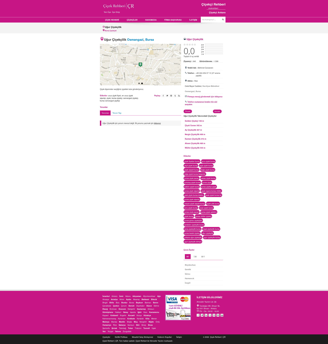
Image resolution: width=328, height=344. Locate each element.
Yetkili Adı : (192, 67)
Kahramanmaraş (109, 318)
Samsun (130, 325)
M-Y (203, 256)
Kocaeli (131, 315)
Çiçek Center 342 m (193, 125)
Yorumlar (105, 113)
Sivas (150, 325)
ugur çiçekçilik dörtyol (193, 241)
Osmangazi (135, 39)
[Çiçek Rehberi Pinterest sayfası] (224, 8)
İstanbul (106, 296)
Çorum (124, 305)
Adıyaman (136, 296)
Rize (115, 325)
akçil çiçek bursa (191, 165)
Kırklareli (114, 315)
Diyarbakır (140, 305)
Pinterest (218, 315)
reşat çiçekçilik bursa (211, 229)
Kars (145, 312)
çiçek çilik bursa (213, 203)
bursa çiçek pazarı (191, 178)
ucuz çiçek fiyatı (114, 95)
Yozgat (110, 331)
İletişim (179, 337)
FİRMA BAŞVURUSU (173, 20)
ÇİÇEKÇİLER (132, 20)
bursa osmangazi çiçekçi (110, 100)
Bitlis (111, 302)
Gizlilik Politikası (121, 337)
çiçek (109, 98)
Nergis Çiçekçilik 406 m (195, 134)
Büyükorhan (190, 265)
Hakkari (118, 312)
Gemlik (188, 269)
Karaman (121, 318)
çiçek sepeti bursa (191, 169)
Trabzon (138, 328)
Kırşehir (123, 315)
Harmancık (189, 278)
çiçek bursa (188, 216)
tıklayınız (157, 123)
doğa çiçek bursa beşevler (195, 174)
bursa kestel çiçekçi (192, 233)
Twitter (167, 95)
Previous (97, 65)
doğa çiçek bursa (208, 169)
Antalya (114, 299)
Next (184, 65)
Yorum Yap (116, 113)
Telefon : (191, 73)
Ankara (114, 296)
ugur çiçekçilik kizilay (212, 237)
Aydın (128, 299)
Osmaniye (106, 325)
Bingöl (104, 302)
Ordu (158, 321)
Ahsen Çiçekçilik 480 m (195, 143)
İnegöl (187, 283)
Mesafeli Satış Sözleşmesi (142, 337)
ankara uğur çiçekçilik (193, 237)
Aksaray (136, 299)
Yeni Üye (107, 12)
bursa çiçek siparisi (192, 199)
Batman (148, 302)
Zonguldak (127, 331)
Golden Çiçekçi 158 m (194, 121)
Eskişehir (131, 309)
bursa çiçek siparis (191, 191)
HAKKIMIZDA (151, 20)
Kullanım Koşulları (164, 337)
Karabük (140, 318)
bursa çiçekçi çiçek (208, 186)
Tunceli (146, 328)
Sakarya (122, 325)
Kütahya (147, 315)
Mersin (154, 318)
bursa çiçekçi (117, 98)
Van (104, 331)
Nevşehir (143, 321)
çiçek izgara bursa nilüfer (211, 191)
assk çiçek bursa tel (214, 195)
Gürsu (187, 274)
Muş (136, 321)
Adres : (190, 81)
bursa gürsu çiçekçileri (193, 220)
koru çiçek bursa (191, 208)
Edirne (156, 305)
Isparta (133, 312)
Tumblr (210, 315)
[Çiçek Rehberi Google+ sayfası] (222, 8)
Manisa (114, 321)
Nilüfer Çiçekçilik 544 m (195, 147)
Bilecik (154, 299)
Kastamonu (154, 312)
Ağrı (159, 296)
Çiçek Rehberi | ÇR (217, 337)
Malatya (105, 321)
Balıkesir (145, 299)
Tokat (130, 328)
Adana (128, 296)
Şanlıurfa (106, 328)
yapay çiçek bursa (208, 178)
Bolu (117, 302)
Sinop (143, 325)
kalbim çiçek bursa (191, 186)
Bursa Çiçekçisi (110, 30)
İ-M (195, 256)
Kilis (147, 318)
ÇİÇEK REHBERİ (112, 20)
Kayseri (105, 315)
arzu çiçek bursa (208, 161)
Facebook (198, 315)
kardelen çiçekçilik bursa (194, 224)
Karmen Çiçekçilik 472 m (195, 138)
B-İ (188, 256)
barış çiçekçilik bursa (192, 229)
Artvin (122, 299)
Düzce (149, 305)
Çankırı (116, 305)
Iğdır (140, 312)
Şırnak (114, 328)
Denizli (131, 305)
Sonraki (217, 111)
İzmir (121, 296)
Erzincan (113, 309)
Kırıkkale (131, 318)
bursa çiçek (207, 182)
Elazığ (105, 309)
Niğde (151, 321)
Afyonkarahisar (149, 296)
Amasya (105, 299)
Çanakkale (106, 305)
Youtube (214, 315)
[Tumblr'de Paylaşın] (175, 95)
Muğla (129, 321)
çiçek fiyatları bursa (192, 161)
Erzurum (122, 309)
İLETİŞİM (193, 20)
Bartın (155, 302)
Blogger (206, 315)
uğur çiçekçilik (207, 233)
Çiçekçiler (106, 337)
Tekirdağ (122, 328)
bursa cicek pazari (191, 212)
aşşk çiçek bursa (206, 165)
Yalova (118, 331)
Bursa (149, 39)
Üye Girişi (116, 12)
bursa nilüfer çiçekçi (203, 216)
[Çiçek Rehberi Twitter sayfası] (220, 8)
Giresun (151, 309)
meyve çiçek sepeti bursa (194, 203)
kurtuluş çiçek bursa (192, 182)
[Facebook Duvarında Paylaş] (163, 95)
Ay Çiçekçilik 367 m (193, 130)
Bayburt (139, 302)
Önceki (187, 111)
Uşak (154, 328)
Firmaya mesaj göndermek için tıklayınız (204, 96)
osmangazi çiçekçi (130, 98)
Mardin (122, 321)
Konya (139, 315)
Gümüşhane (107, 312)
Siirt (138, 325)
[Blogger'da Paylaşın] (179, 95)
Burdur (124, 302)
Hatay (125, 312)
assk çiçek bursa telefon (194, 195)
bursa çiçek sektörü (209, 212)
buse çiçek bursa (206, 208)
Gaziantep (141, 309)
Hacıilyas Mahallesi (210, 86)
